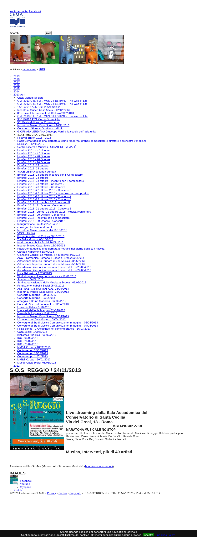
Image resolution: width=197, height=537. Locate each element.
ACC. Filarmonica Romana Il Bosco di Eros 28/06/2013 (50, 257)
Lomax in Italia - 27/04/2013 (34, 307)
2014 (16, 91)
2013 (42, 69)
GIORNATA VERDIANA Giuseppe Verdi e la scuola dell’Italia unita (56, 131)
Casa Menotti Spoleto (30, 97)
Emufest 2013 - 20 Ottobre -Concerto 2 (41, 214)
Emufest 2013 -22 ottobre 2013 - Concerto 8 (44, 190)
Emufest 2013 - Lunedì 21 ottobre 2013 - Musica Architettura (54, 211)
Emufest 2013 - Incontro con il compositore (43, 217)
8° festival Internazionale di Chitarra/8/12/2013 (45, 113)
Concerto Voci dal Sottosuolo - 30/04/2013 (43, 304)
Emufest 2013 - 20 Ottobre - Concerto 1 (41, 220)
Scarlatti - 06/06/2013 (30, 279)
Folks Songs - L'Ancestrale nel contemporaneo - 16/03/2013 (54, 328)
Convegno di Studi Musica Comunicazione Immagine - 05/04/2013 (57, 322)
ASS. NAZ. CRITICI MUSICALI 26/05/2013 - (44, 288)
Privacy (51, 493)
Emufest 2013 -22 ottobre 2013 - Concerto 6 (44, 199)
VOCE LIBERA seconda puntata (36, 171)
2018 (16, 79)
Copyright (75, 493)
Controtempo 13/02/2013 (32, 353)
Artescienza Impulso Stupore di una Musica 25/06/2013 (51, 264)
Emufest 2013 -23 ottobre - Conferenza (41, 186)
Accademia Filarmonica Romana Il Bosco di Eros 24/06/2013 (54, 270)
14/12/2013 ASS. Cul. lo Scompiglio (38, 106)
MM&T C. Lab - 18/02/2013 (34, 347)
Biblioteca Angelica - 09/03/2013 (36, 334)
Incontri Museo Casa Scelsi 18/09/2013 (41, 245)
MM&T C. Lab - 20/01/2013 (34, 359)
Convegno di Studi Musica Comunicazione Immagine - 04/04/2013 (57, 325)
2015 (16, 88)
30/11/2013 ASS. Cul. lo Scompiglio (38, 119)
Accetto (148, 534)
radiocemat (29, 69)
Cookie (62, 493)
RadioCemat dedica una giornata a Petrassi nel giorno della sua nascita (60, 248)
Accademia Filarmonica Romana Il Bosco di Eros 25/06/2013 (54, 267)
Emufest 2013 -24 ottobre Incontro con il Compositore (50, 174)
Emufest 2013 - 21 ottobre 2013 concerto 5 (43, 202)
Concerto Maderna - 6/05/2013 (36, 297)
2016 (16, 85)
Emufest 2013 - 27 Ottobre (33, 150)
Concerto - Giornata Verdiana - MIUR (40, 128)
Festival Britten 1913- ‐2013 (34, 137)
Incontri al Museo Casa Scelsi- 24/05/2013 (43, 291)
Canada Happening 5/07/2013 (35, 251)
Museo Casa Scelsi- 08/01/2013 (36, 362)
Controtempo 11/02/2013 (32, 356)
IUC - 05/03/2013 (27, 337)
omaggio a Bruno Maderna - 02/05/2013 (41, 300)
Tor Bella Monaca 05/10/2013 (35, 239)
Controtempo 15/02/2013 (32, 350)
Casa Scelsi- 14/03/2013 (32, 331)
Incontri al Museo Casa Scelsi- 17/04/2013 (43, 316)
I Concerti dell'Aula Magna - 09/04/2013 (41, 319)
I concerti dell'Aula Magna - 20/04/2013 (41, 310)
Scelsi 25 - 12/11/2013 (30, 143)
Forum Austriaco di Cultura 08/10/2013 (40, 236)
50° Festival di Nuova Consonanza (38, 122)
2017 (16, 82)
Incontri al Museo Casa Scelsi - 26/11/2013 (43, 125)
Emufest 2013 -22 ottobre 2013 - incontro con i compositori (53, 193)
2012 (16, 365)
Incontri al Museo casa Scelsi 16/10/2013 (42, 230)
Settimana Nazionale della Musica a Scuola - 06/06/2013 (51, 282)
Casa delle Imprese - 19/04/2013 (37, 313)
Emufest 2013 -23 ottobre (32, 177)
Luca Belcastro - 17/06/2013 (34, 273)
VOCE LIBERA (26, 233)
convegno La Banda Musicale (35, 227)
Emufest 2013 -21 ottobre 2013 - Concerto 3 (44, 208)
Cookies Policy (166, 534)
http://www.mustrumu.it (99, 466)
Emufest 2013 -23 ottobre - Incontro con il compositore (50, 180)
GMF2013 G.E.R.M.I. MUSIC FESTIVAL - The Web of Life (52, 100)
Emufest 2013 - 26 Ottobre (33, 156)
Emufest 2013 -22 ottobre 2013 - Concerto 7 (44, 196)
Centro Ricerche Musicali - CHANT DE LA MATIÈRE (48, 146)
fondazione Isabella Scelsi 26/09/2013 (40, 242)
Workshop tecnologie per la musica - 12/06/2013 (46, 276)
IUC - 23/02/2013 (27, 344)
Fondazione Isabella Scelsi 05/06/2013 (40, 285)
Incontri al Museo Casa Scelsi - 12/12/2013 (43, 109)
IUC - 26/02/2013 (27, 341)
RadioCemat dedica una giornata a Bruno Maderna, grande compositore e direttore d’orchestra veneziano (82, 140)
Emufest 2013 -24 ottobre (32, 168)
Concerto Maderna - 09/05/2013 (37, 294)
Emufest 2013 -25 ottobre (32, 165)
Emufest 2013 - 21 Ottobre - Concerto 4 (41, 205)
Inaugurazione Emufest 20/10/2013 (38, 223)
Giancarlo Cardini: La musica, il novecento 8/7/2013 (48, 254)
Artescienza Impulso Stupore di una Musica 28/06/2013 (51, 260)
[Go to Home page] (98, 20)
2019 (16, 76)
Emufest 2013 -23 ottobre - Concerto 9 (40, 183)
